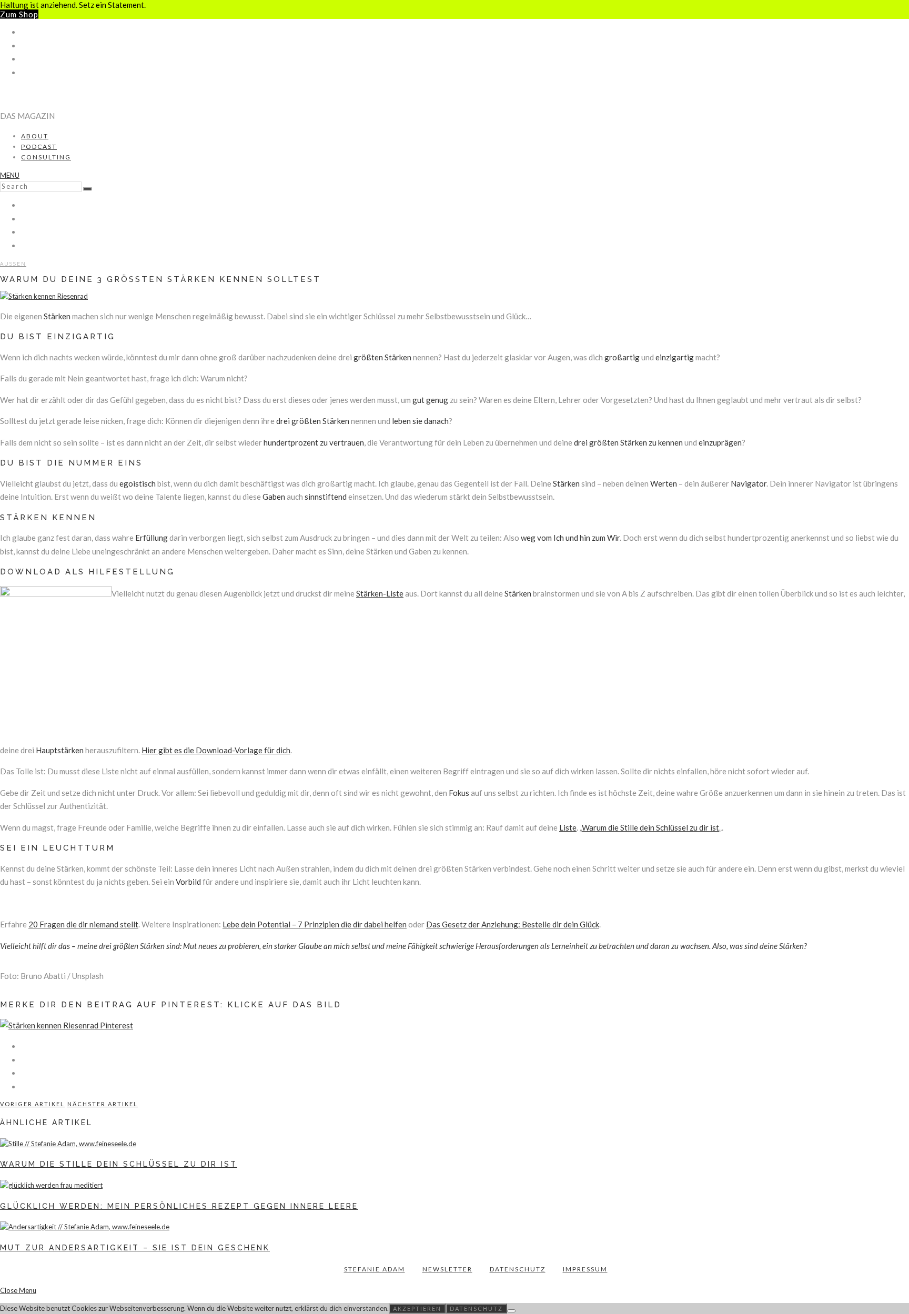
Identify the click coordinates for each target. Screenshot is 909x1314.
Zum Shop (19, 14)
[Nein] (511, 1310)
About (34, 136)
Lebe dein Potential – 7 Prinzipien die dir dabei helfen (315, 924)
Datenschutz (518, 1269)
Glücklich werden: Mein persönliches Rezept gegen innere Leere (179, 1206)
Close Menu (18, 1290)
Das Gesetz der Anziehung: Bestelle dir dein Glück (512, 924)
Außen (13, 263)
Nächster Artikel (102, 1103)
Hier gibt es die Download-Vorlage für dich (216, 750)
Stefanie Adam (374, 1269)
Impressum (585, 1269)
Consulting (46, 157)
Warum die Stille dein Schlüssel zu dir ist (650, 827)
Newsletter (447, 1269)
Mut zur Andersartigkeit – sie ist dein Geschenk (135, 1248)
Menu (9, 175)
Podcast (39, 146)
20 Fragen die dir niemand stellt (83, 924)
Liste (568, 827)
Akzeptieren (417, 1308)
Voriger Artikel (32, 1103)
